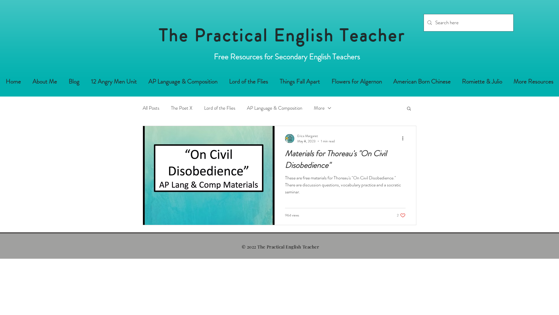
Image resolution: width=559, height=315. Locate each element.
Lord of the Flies (219, 108)
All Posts (151, 108)
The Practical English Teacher (282, 35)
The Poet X (181, 108)
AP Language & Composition (274, 108)
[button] (409, 109)
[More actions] (404, 138)
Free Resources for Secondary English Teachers (287, 56)
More (319, 108)
